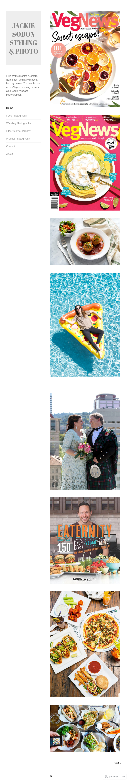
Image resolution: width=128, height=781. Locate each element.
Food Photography (16, 115)
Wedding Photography (18, 123)
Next (116, 763)
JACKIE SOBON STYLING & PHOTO (23, 38)
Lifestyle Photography (18, 131)
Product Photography (18, 138)
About (9, 154)
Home (9, 108)
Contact (10, 146)
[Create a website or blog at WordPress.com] (51, 776)
